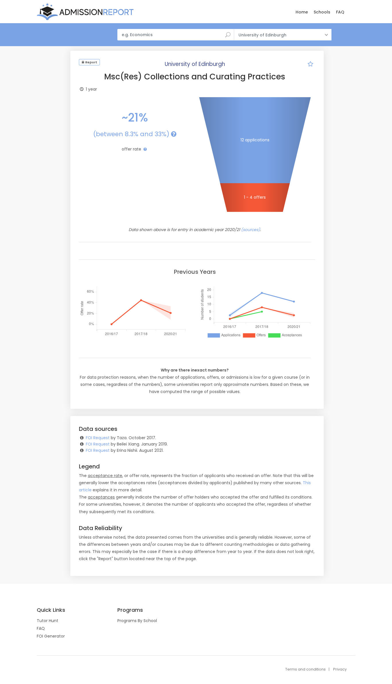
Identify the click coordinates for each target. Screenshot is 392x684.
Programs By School (137, 621)
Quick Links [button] (51, 610)
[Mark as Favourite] (310, 65)
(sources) (250, 229)
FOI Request (98, 438)
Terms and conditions (305, 669)
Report (90, 62)
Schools (322, 12)
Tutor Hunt (47, 621)
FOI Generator (51, 636)
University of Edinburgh (195, 64)
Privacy (340, 669)
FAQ (340, 12)
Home (302, 12)
